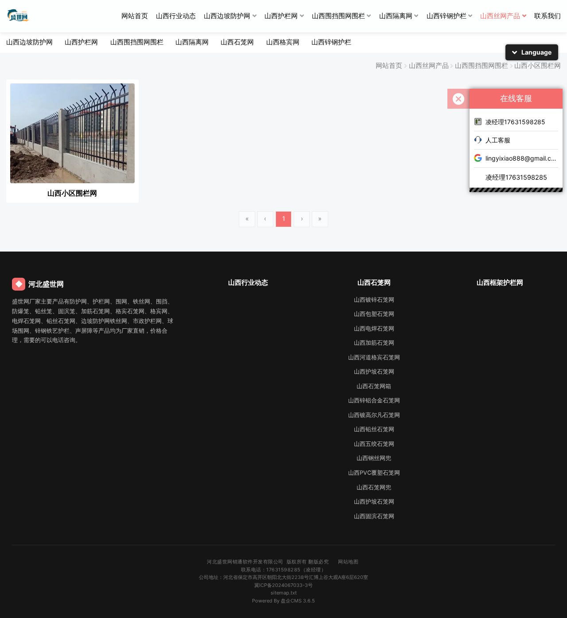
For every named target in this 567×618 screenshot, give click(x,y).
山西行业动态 (176, 16)
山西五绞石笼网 (374, 444)
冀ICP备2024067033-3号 (283, 585)
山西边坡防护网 (227, 16)
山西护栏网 (281, 16)
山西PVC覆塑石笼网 (374, 472)
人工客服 (497, 140)
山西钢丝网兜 (374, 458)
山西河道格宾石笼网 (374, 357)
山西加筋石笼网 (374, 342)
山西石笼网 (237, 42)
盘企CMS (283, 601)
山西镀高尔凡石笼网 (374, 415)
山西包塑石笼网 (374, 314)
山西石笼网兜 (374, 487)
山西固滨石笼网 (374, 516)
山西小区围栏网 (537, 66)
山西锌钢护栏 (446, 16)
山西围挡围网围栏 (338, 16)
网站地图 (348, 562)
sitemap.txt (284, 593)
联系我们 (547, 16)
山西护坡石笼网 (374, 371)
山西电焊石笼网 (374, 328)
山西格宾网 (282, 42)
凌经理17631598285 (515, 122)
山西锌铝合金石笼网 (374, 400)
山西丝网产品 (500, 16)
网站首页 (134, 16)
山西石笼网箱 (374, 386)
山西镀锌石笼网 (374, 299)
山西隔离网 (395, 16)
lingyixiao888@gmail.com (521, 158)
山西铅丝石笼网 (374, 429)
